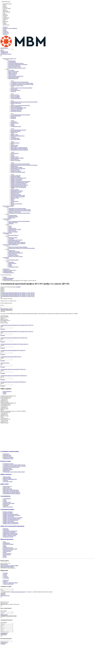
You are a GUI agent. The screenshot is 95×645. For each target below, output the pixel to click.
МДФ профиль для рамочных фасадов (19, 148)
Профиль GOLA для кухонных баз (18, 187)
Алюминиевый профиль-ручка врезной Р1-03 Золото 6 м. (13, 369)
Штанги (5, 557)
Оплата (4, 29)
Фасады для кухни (15, 94)
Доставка (5, 573)
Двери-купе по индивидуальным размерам (20, 105)
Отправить (3, 593)
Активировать (3, 634)
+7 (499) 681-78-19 (11, 270)
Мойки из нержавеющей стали (17, 135)
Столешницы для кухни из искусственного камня (22, 83)
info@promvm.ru (4, 48)
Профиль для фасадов (15, 175)
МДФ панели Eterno (7, 488)
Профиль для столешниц (8, 521)
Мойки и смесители (12, 72)
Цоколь (12, 202)
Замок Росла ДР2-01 (5, 363)
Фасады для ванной (15, 97)
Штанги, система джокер (16, 203)
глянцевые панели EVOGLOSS (15, 240)
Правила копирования (8, 583)
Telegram (10, 271)
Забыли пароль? (4, 614)
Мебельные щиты (15, 122)
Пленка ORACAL (15, 159)
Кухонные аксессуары (16, 194)
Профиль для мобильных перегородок (11, 515)
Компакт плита (14, 132)
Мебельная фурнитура (13, 78)
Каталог (2, 50)
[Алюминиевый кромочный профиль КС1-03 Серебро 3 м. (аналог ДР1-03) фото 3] (17, 296)
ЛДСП (12, 144)
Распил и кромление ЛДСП (14, 66)
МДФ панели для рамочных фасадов (19, 147)
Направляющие (6, 543)
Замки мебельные (7, 551)
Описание (3, 310)
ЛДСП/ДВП (11, 238)
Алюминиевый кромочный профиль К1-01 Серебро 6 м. (13, 350)
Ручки (4, 545)
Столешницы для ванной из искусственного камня (22, 84)
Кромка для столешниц (8, 457)
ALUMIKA (18, 286)
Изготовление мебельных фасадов (15, 63)
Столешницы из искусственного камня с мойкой (19, 213)
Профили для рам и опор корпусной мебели (20, 181)
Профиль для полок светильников (18, 183)
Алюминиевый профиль (13, 77)
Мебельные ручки (15, 193)
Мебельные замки (15, 197)
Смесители (13, 137)
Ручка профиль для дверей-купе (10, 530)
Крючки (12, 204)
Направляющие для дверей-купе (18, 168)
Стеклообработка (12, 62)
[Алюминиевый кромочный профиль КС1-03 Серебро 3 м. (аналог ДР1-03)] (17, 292)
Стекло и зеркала (12, 74)
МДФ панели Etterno (12, 237)
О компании (6, 577)
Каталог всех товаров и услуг (9, 58)
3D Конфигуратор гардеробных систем (17, 67)
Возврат (5, 30)
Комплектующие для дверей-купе (15, 76)
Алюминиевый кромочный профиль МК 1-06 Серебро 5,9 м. (14, 337)
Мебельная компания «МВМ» (7, 566)
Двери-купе (5, 528)
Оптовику (5, 576)
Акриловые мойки (15, 138)
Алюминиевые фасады (16, 98)
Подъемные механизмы (16, 192)
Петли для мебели (15, 189)
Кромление (13, 118)
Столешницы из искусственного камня (19, 82)
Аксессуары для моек (15, 139)
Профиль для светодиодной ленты (18, 186)
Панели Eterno (14, 146)
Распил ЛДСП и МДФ (16, 115)
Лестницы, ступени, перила (17, 85)
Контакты (5, 27)
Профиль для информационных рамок (19, 182)
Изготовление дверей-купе (14, 65)
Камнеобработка (12, 60)
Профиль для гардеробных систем (18, 177)
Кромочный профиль (15, 176)
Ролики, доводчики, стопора (9, 535)
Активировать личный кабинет (7, 616)
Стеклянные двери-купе (16, 110)
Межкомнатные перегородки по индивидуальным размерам (24, 101)
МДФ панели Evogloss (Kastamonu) (11, 490)
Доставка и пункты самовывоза (10, 28)
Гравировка (13, 91)
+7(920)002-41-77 (4, 52)
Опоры (12, 200)
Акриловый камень (12, 215)
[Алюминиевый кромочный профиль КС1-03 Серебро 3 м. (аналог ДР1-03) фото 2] (17, 295)
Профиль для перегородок (16, 179)
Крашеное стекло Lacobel (8, 503)
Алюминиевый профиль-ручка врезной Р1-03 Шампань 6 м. (14, 375)
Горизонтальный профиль (16, 167)
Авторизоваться (4, 633)
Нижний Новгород (7, 391)
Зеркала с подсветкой (15, 160)
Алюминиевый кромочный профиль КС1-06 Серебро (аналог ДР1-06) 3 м (17, 331)
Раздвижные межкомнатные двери (18, 107)
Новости (5, 581)
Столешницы (11, 70)
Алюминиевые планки (16, 126)
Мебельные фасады (12, 73)
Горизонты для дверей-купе (9, 532)
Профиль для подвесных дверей (18, 172)
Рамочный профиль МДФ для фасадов (16, 242)
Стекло (12, 154)
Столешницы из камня (13, 259)
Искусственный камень (13, 71)
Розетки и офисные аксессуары (18, 196)
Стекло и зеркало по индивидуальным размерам (21, 87)
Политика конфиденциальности (10, 582)
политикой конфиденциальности (18, 591)
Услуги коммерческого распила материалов (20, 114)
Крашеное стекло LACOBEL (17, 158)
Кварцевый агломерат (16, 131)
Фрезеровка (13, 117)
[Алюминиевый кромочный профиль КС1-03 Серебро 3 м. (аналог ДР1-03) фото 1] (17, 293)
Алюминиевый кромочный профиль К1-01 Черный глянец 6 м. (14, 344)
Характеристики (9, 310)
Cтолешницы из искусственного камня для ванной (14, 466)
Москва (4, 392)
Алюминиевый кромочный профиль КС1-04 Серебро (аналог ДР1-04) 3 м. (17, 325)
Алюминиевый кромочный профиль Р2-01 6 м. (11, 356)
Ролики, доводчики (15, 169)
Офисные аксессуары (8, 550)
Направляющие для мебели (17, 190)
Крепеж (12, 199)
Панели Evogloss (14, 145)
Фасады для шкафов (15, 96)
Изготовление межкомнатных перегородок (17, 64)
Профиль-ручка (14, 166)
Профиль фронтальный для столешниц (19, 185)
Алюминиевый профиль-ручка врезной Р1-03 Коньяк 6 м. (13, 381)
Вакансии (5, 34)
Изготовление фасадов (13, 235)
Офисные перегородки (16, 103)
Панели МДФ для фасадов (14, 241)
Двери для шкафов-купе (16, 106)
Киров (4, 393)
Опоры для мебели (7, 553)
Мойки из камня (14, 134)
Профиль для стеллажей (16, 180)
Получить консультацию (6, 54)
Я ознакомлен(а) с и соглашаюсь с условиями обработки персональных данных (27, 591)
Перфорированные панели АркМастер (19, 149)
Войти (15, 616)
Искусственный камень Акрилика (18, 129)
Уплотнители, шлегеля (16, 170)
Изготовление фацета (15, 90)
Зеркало (12, 155)
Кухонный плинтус (7, 456)
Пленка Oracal (14, 89)
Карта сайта (6, 580)
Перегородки (6, 529)
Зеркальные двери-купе (16, 111)
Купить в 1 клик (8, 308)
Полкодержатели (14, 201)
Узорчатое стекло (14, 156)
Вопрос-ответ (6, 32)
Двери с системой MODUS (17, 108)
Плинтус (13, 125)
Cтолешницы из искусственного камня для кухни (14, 464)
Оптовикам (5, 31)
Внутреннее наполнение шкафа (18, 195)
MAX (8, 269)
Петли (4, 541)
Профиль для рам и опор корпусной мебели (12, 517)
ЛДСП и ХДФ (6, 487)
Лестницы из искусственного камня (11, 467)
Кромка (12, 124)
